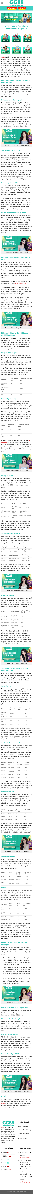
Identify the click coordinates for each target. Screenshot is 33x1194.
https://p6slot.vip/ (20, 283)
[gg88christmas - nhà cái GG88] (16, 3)
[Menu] (2, 3)
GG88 (3, 57)
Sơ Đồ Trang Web (25, 1182)
